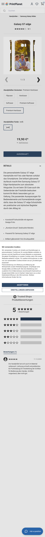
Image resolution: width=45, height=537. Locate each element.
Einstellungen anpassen (22, 290)
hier (20, 277)
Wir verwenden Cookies (11, 247)
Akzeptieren (22, 285)
